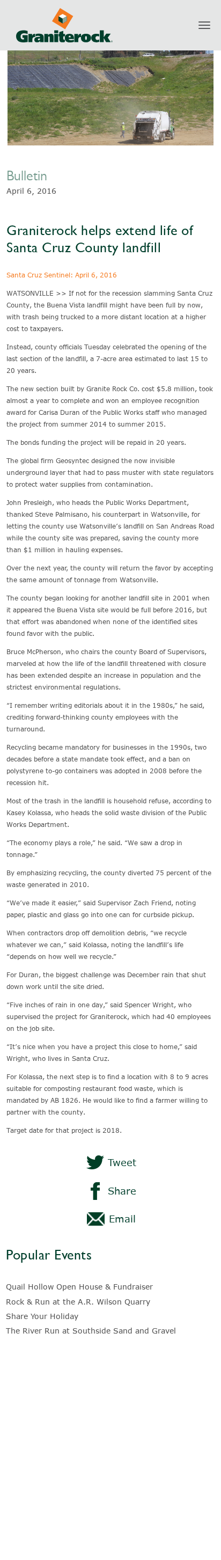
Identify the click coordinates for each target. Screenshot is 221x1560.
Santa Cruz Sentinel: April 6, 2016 (61, 275)
